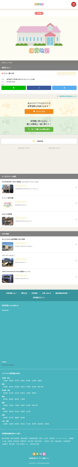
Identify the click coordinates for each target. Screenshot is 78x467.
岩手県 (17, 380)
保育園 (10, 441)
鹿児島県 (40, 424)
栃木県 (11, 387)
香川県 (11, 417)
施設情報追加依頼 (61, 293)
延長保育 (16, 441)
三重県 (22, 399)
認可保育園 (5, 438)
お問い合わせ (46, 293)
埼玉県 (22, 387)
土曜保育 (5, 444)
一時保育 (46, 441)
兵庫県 (22, 405)
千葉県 (28, 387)
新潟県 (5, 393)
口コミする (40, 111)
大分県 (28, 424)
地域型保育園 (33, 438)
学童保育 (52, 438)
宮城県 (22, 380)
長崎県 (17, 424)
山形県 (34, 380)
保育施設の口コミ (39, 297)
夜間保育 (23, 441)
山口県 (28, 411)
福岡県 (5, 424)
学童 (51, 441)
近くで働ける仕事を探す (40, 129)
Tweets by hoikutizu (8, 365)
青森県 (11, 380)
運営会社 (24, 293)
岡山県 (17, 411)
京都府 (11, 405)
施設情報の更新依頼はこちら (68, 96)
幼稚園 (71, 438)
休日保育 (30, 441)
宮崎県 (34, 424)
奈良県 (28, 405)
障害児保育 (38, 441)
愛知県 (17, 399)
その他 (4, 441)
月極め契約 (58, 441)
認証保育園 (24, 438)
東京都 (34, 387)
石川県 (17, 393)
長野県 (34, 393)
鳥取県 (5, 411)
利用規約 (35, 293)
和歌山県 (35, 405)
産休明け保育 (34, 444)
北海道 (5, 380)
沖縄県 (47, 424)
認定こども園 (43, 438)
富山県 (11, 393)
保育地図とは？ (11, 293)
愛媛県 (17, 417)
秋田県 (28, 380)
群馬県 (17, 387)
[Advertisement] (24, 161)
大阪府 (17, 405)
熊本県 (22, 424)
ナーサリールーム (62, 438)
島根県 (11, 411)
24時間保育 (66, 441)
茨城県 (5, 387)
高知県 (22, 417)
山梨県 (28, 393)
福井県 (22, 393)
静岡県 (11, 399)
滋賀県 (5, 405)
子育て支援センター (22, 444)
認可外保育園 (14, 438)
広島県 (22, 411)
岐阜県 (5, 399)
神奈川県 (40, 387)
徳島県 (5, 417)
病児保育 (12, 444)
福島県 (40, 380)
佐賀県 (11, 424)
